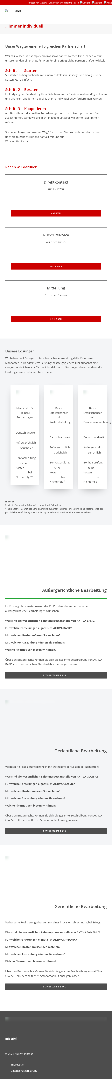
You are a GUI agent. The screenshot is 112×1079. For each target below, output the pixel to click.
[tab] (56, 620)
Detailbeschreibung (54, 675)
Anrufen (56, 213)
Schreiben (56, 319)
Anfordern (56, 266)
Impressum (17, 1064)
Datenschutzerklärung (23, 1070)
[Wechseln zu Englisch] (85, 2)
